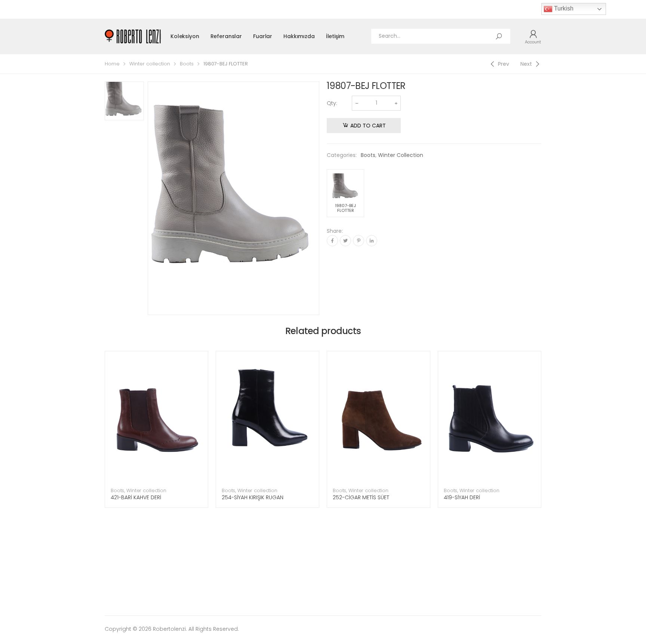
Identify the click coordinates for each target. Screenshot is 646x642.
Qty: (332, 103)
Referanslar (226, 36)
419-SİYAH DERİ (462, 497)
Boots (187, 63)
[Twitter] (345, 240)
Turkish (563, 8)
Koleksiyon (184, 36)
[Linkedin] (371, 240)
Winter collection (149, 63)
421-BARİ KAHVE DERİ (136, 497)
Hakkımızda (299, 36)
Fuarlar (262, 36)
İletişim (335, 36)
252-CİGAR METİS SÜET (361, 497)
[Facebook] (332, 240)
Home (112, 63)
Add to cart (368, 125)
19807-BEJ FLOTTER (345, 208)
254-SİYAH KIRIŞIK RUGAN (252, 497)
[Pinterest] (358, 240)
